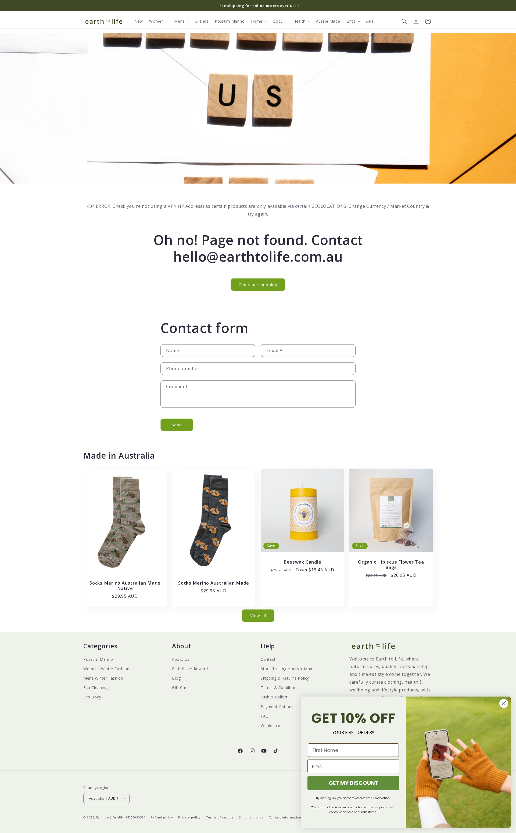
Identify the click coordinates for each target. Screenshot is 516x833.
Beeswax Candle (302, 562)
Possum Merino (98, 659)
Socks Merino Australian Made (213, 582)
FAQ (265, 716)
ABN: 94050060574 (131, 817)
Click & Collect (274, 697)
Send (177, 424)
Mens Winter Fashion (103, 678)
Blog (176, 678)
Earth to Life (106, 817)
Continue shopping (258, 284)
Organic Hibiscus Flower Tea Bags (391, 564)
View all (258, 615)
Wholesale (270, 725)
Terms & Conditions (280, 687)
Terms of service (220, 817)
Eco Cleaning (95, 687)
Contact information (285, 817)
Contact (268, 659)
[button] (158, 21)
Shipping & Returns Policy (285, 678)
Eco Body (92, 697)
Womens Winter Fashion (106, 668)
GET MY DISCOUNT (353, 783)
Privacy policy (189, 817)
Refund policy (161, 817)
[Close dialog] (503, 703)
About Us (180, 659)
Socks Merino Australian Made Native (124, 585)
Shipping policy (251, 817)
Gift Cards (181, 687)
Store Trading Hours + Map (286, 668)
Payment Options (277, 706)
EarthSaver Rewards (191, 668)
